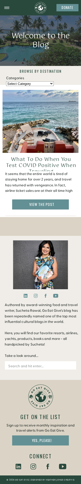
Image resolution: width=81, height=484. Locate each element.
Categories (15, 78)
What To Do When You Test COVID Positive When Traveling (41, 165)
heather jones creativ (59, 480)
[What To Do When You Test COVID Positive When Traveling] (40, 121)
